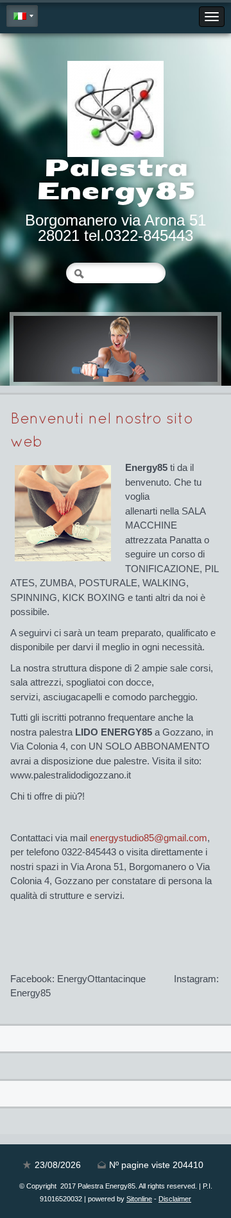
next (181, 349)
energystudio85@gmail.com (148, 837)
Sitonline (139, 1199)
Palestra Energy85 (116, 180)
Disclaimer (174, 1199)
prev (49, 349)
